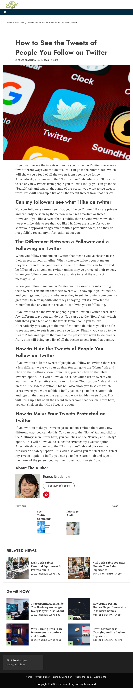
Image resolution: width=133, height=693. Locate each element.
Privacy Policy (42, 677)
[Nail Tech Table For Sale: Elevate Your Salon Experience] (79, 568)
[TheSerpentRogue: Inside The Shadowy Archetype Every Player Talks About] (17, 609)
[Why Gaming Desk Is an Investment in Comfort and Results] (17, 634)
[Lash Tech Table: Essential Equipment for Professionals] (17, 568)
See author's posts (59, 486)
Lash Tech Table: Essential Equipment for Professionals (47, 566)
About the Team (83, 677)
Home (29, 677)
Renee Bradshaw (27, 60)
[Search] (5, 12)
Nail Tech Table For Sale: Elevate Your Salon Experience (109, 566)
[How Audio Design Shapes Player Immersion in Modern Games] (79, 609)
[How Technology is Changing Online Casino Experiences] (79, 634)
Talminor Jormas (43, 574)
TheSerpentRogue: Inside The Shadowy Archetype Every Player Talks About (47, 607)
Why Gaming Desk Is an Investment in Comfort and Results (46, 632)
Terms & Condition (62, 677)
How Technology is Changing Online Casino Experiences (109, 632)
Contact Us (100, 677)
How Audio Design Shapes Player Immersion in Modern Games (109, 607)
